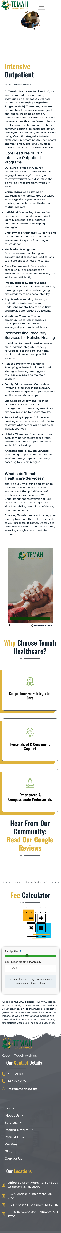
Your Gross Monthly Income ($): (23, 962)
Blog (8, 1151)
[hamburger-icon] (41, 7)
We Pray (11, 1144)
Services (11, 1123)
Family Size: (13, 951)
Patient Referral (17, 1130)
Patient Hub (14, 1137)
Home (9, 1108)
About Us (12, 1115)
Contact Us (13, 1158)
